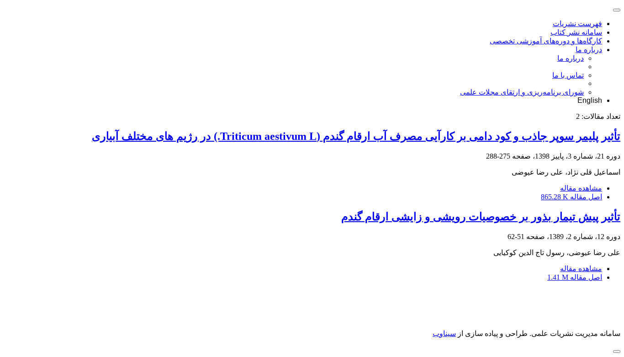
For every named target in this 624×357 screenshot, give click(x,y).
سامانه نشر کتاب (576, 32)
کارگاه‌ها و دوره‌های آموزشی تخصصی (546, 41)
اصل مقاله (571, 197)
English (589, 100)
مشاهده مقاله (581, 188)
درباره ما (589, 49)
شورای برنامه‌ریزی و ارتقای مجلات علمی (522, 92)
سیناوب (444, 333)
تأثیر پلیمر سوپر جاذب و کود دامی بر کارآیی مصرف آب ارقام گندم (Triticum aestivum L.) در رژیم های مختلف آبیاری (356, 136)
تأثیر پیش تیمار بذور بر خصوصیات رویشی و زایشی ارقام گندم (480, 217)
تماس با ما (568, 75)
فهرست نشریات (577, 23)
